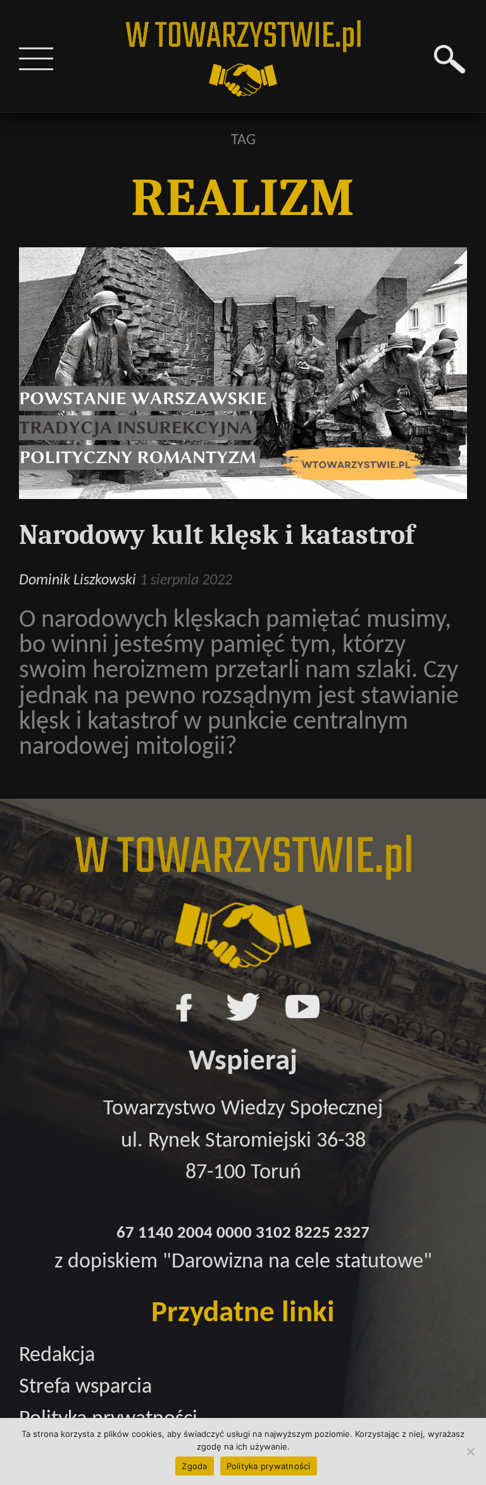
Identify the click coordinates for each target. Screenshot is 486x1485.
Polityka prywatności (269, 1466)
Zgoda (194, 1466)
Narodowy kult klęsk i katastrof (216, 535)
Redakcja (57, 1355)
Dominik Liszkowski (77, 580)
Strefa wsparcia (85, 1387)
